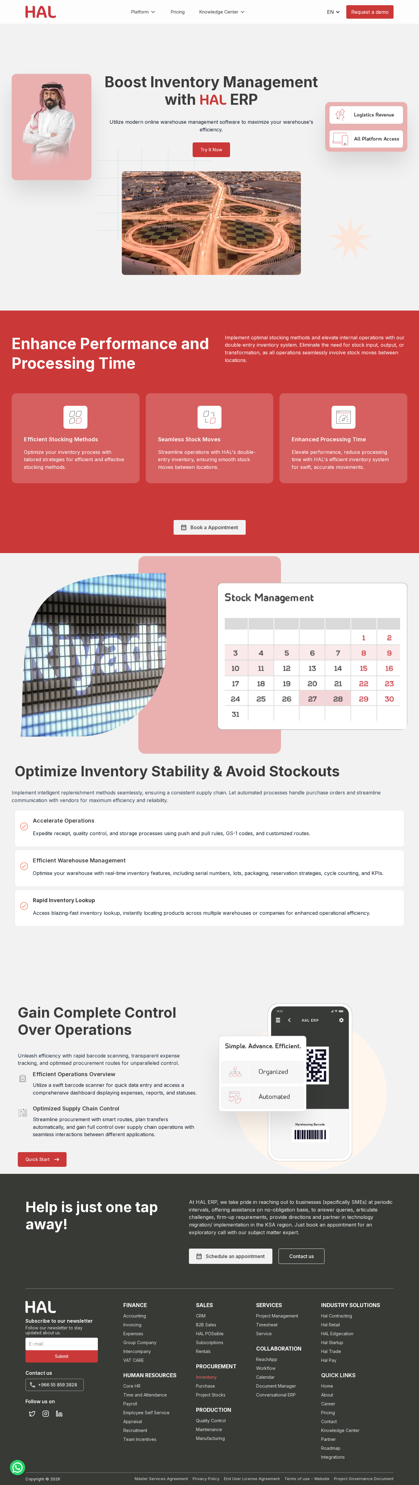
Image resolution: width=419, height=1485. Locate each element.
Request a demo (370, 12)
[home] (40, 12)
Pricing (178, 11)
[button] (143, 12)
